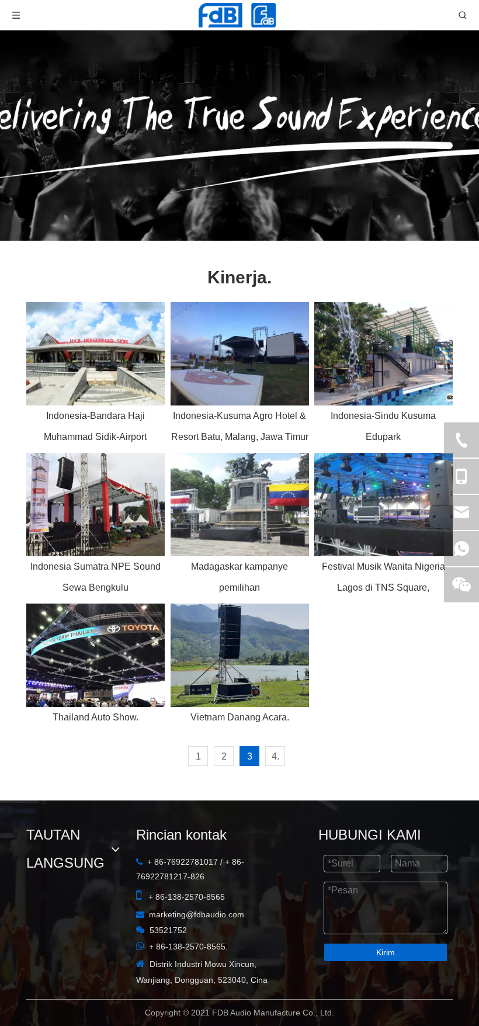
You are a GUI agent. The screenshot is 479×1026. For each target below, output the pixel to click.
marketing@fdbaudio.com (86, 939)
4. (275, 756)
